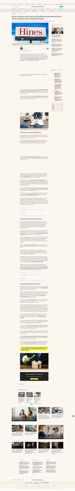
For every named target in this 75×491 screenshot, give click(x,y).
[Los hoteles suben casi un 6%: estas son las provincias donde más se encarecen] (31, 428)
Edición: (60, 4)
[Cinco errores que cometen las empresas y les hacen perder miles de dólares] (29, 394)
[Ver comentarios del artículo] (29, 51)
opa (35, 386)
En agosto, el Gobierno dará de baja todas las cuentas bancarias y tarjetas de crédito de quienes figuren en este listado (58, 87)
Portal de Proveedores (46, 485)
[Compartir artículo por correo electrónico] (27, 51)
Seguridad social (20, 4)
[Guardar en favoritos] (47, 48)
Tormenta (13, 4)
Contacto (19, 485)
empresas (25, 12)
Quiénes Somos (39, 485)
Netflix (56, 4)
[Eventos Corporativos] (32, 483)
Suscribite (32, 485)
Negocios (33, 386)
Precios (37, 477)
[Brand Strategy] (36, 483)
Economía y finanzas (20, 12)
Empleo (51, 4)
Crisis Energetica (42, 477)
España (38, 386)
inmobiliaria (28, 386)
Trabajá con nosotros (54, 485)
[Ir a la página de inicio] (15, 6)
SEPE (34, 477)
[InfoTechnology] (46, 483)
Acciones (45, 4)
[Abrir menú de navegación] (12, 6)
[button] (73, 416)
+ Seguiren (44, 48)
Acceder (61, 6)
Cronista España (14, 12)
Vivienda (33, 4)
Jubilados (27, 4)
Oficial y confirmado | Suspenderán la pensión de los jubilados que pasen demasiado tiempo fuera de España (58, 93)
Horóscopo (52, 477)
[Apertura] (27, 482)
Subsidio (47, 477)
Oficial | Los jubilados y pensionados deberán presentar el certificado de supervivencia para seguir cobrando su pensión (57, 36)
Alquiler (39, 4)
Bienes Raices (24, 386)
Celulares (26, 477)
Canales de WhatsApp (25, 485)
